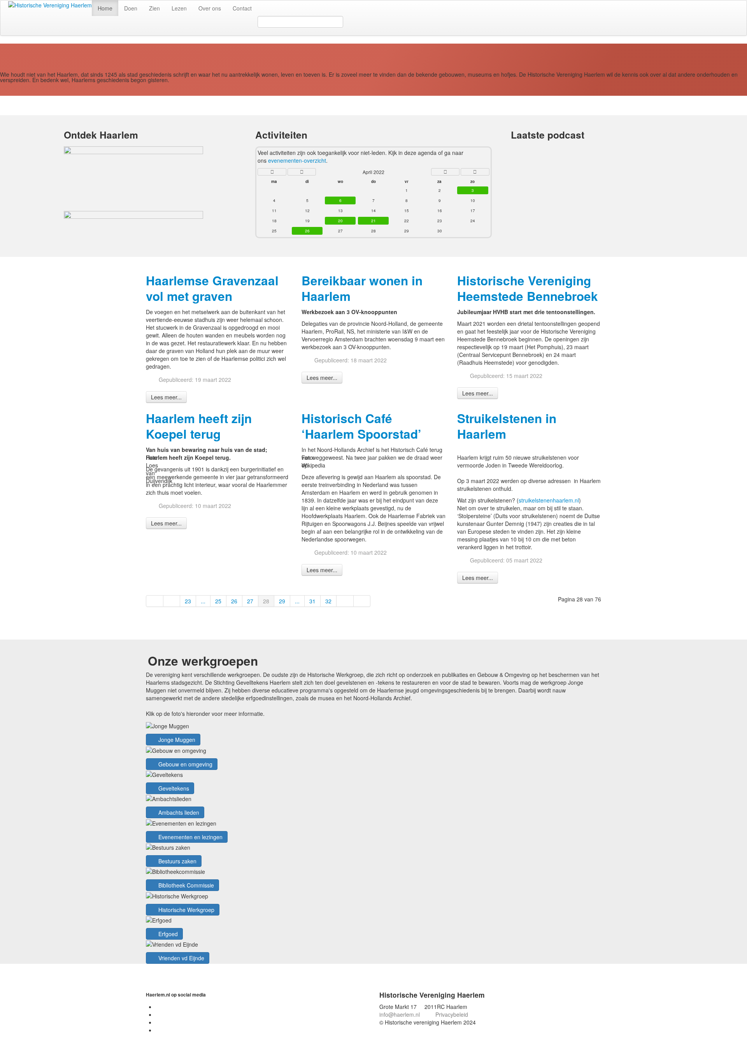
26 (234, 601)
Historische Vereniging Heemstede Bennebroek (527, 288)
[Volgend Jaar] (475, 172)
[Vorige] (172, 601)
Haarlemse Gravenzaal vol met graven (212, 288)
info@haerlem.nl (399, 1014)
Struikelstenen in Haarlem (506, 426)
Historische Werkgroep (185, 910)
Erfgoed (167, 934)
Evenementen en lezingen (190, 837)
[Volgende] (345, 601)
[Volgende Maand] (445, 172)
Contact (242, 8)
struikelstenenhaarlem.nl (549, 500)
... (203, 601)
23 (188, 601)
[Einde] (362, 601)
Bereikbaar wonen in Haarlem (362, 288)
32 (328, 601)
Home (105, 8)
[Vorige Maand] (302, 172)
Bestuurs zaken (176, 861)
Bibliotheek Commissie (185, 885)
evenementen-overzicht (297, 160)
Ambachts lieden (178, 812)
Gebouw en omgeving (184, 764)
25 (218, 601)
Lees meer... (166, 397)
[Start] (154, 601)
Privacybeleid (451, 1014)
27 (250, 601)
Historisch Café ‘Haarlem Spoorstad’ (361, 426)
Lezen (179, 8)
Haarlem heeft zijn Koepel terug (199, 426)
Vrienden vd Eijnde (180, 958)
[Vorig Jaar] (272, 172)
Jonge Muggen (176, 739)
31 (312, 601)
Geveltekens (173, 788)
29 (282, 601)
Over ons (209, 8)
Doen (130, 8)
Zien (154, 8)
